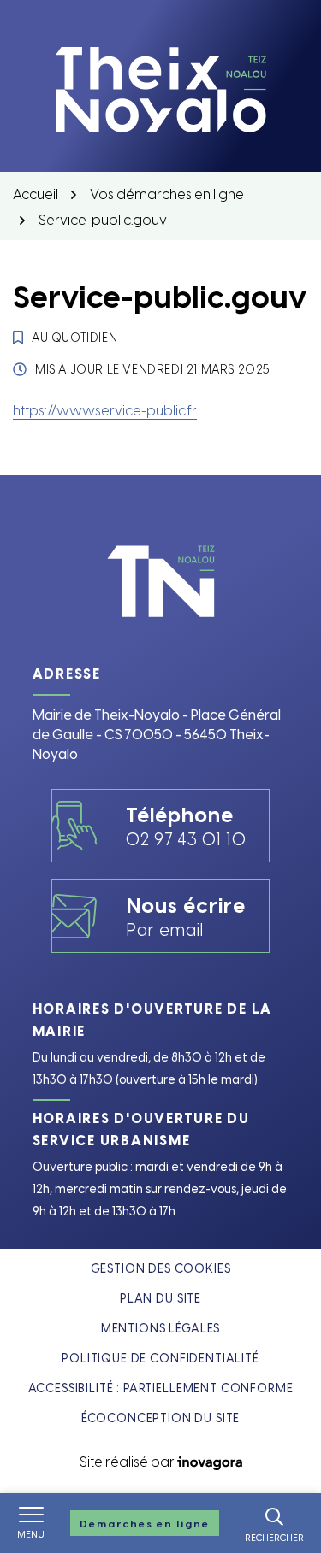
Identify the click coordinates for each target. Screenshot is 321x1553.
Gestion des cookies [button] (161, 1268)
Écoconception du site (161, 1417)
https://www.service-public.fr (105, 409)
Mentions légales (160, 1328)
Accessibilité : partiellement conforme (161, 1387)
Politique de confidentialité (160, 1358)
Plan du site (160, 1298)
